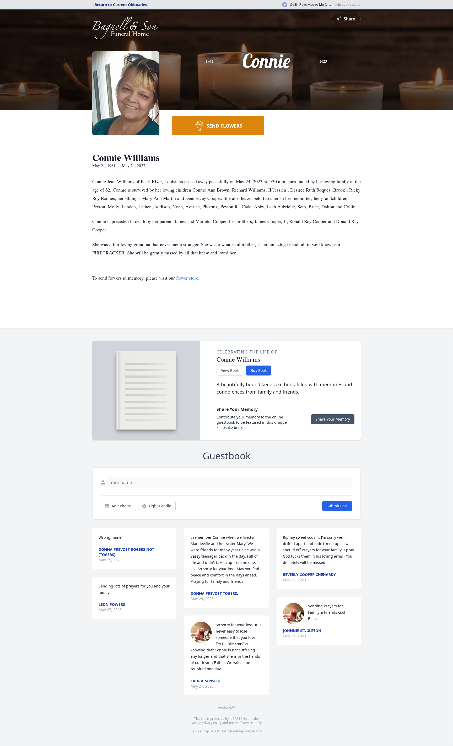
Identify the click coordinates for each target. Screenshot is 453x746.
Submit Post (337, 505)
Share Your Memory (332, 419)
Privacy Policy (212, 723)
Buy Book (259, 370)
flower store (187, 278)
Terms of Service (241, 723)
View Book (230, 370)
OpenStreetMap (232, 731)
